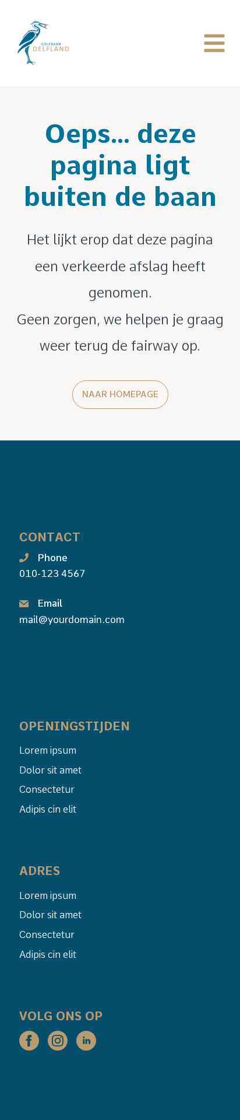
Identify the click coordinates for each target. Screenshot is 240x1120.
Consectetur (47, 789)
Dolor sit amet (50, 770)
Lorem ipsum (47, 750)
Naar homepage (120, 394)
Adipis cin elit (47, 809)
